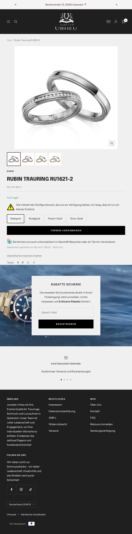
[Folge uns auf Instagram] (21, 489)
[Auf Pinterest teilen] (23, 262)
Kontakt (95, 411)
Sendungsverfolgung (102, 430)
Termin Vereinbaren (66, 230)
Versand (53, 430)
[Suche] (15, 21)
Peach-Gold (55, 218)
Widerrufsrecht (58, 424)
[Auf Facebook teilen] (18, 262)
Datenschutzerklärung (62, 411)
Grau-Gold (76, 218)
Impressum (55, 404)
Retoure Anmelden (101, 424)
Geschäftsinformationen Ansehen (24, 255)
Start (9, 40)
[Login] (115, 21)
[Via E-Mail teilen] (34, 263)
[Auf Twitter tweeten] (28, 262)
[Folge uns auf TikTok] (30, 489)
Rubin (10, 171)
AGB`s (52, 417)
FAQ (92, 417)
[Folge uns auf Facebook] (11, 489)
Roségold (34, 218)
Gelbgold (15, 218)
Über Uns (95, 404)
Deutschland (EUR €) (20, 504)
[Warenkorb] (123, 21)
